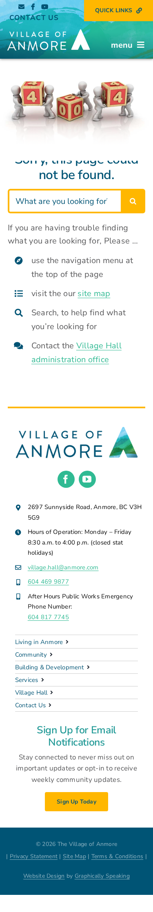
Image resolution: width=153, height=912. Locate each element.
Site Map (74, 856)
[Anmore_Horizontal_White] (48, 28)
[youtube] (87, 479)
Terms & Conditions (117, 856)
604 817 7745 (48, 617)
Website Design (44, 876)
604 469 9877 (48, 582)
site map (94, 293)
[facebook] (66, 479)
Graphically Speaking (102, 876)
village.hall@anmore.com (63, 567)
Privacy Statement (34, 856)
